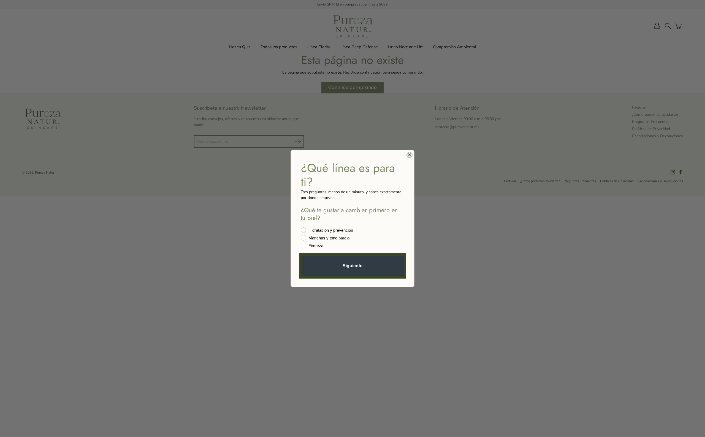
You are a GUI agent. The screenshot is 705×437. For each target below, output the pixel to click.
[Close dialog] (409, 155)
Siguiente (352, 265)
